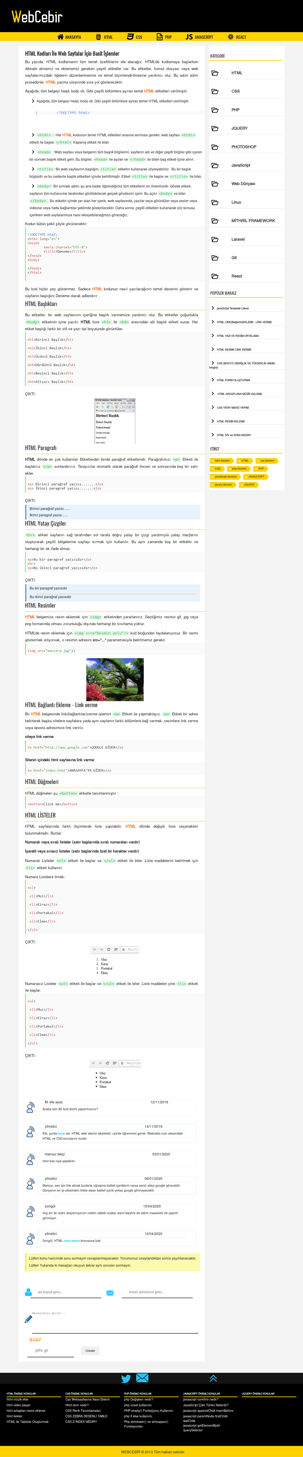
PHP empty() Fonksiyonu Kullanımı (148, 1411)
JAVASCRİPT (203, 37)
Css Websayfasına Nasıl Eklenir (87, 1399)
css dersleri (267, 461)
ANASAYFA (73, 37)
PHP (168, 37)
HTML (108, 37)
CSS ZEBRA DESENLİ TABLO (86, 1416)
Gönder (90, 1350)
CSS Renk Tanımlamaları (83, 1411)
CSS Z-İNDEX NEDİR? (81, 1422)
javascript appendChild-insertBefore (208, 1411)
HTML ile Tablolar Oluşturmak (28, 1422)
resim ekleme (72, 1241)
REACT (240, 37)
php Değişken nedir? (138, 1399)
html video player (19, 1405)
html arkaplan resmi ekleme (26, 1411)
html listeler (15, 1416)
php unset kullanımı (138, 1405)
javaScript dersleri (226, 477)
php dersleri (239, 469)
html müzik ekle (17, 1399)
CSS (138, 37)
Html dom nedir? (77, 1405)
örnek (61, 1134)
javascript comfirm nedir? (200, 1399)
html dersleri (222, 461)
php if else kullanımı (138, 1416)
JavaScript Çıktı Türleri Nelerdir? (206, 1405)
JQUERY (249, 485)
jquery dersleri (223, 485)
